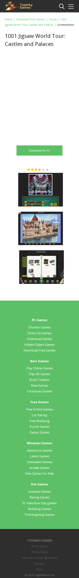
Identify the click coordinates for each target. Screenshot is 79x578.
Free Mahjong (40, 421)
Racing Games (40, 497)
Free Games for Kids (39, 473)
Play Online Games (39, 368)
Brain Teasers (39, 380)
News (39, 569)
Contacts (39, 563)
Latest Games (39, 456)
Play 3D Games (39, 374)
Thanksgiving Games (39, 514)
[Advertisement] (39, 93)
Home (8, 19)
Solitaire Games (39, 491)
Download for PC (39, 150)
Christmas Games (39, 391)
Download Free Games (30, 19)
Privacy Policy (40, 552)
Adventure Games (39, 450)
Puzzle (53, 19)
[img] (71, 6)
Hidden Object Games (39, 344)
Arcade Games (39, 468)
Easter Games (39, 432)
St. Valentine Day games (39, 503)
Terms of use (39, 546)
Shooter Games (39, 327)
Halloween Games (39, 462)
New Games (39, 385)
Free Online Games (39, 409)
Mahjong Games (39, 509)
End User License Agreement (39, 558)
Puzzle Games (39, 427)
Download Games (39, 339)
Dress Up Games (40, 333)
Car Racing (39, 415)
